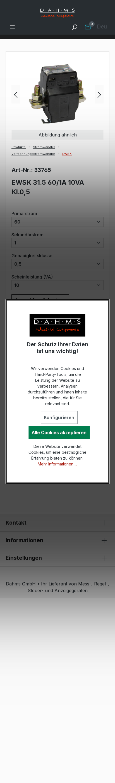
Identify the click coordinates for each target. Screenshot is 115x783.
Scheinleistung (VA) (32, 277)
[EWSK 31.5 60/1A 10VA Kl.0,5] (57, 94)
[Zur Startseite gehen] (57, 12)
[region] (57, 94)
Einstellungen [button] (24, 557)
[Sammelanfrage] (88, 26)
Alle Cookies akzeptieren (59, 432)
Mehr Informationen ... (57, 464)
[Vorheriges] (15, 94)
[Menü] (12, 26)
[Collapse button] (104, 523)
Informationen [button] (24, 540)
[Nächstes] (99, 94)
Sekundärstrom (27, 234)
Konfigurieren (59, 417)
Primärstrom (24, 213)
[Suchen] (74, 26)
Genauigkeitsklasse (31, 255)
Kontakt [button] (16, 522)
